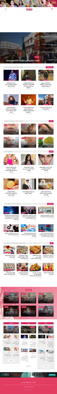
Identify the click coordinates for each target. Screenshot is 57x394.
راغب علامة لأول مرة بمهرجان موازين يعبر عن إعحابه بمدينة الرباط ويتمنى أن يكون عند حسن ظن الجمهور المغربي (46, 298)
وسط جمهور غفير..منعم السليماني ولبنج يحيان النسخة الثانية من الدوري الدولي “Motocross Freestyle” (12, 298)
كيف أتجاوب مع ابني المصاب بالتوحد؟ (7, 355)
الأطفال (37, 52)
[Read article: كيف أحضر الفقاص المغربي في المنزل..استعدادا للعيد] (35, 250)
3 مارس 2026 (25, 260)
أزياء (8, 151)
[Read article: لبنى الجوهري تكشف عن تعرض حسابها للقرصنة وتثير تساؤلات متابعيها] (28, 99)
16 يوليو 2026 (32, 133)
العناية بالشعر (7, 121)
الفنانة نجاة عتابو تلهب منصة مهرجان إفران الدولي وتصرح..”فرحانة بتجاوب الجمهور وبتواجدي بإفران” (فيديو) (12, 311)
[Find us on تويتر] (28, 390)
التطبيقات (12, 203)
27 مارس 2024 (25, 275)
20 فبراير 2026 (38, 277)
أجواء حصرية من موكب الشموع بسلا (46, 108)
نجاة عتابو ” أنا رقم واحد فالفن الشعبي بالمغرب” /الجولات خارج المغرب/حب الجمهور (29, 312)
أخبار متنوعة (41, 138)
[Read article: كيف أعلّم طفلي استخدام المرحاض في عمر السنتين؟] (15, 336)
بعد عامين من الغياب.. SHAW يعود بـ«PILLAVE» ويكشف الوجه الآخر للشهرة (28, 85)
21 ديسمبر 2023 (15, 236)
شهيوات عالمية (7, 243)
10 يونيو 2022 (10, 196)
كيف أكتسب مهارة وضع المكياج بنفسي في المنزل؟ (46, 168)
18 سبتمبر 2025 (50, 237)
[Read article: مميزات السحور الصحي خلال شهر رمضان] (22, 267)
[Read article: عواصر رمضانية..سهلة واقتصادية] (48, 267)
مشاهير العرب (12, 67)
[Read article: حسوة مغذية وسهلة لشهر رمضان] (9, 250)
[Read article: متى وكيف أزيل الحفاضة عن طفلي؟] (15, 349)
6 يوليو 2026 (50, 146)
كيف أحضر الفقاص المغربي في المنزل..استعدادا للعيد (36, 256)
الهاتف (9, 203)
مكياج (5, 151)
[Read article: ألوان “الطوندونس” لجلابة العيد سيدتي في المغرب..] (28, 159)
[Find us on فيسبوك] (31, 390)
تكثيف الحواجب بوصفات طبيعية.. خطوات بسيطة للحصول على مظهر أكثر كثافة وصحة (45, 130)
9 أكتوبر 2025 (51, 218)
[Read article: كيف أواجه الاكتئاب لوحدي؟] (41, 336)
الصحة (53, 339)
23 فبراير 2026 (51, 275)
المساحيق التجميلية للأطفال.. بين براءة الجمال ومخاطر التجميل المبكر (11, 169)
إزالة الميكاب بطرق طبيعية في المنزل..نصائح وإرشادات (46, 193)
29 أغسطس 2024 (49, 315)
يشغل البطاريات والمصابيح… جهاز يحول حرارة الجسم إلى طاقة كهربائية (29, 234)
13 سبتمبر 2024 (33, 237)
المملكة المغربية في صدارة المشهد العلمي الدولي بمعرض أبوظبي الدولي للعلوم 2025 (46, 234)
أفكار (15, 203)
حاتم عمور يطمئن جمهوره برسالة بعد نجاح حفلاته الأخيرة (11, 84)
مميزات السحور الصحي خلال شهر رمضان (23, 273)
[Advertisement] (28, 22)
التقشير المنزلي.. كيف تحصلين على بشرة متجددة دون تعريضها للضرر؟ (11, 130)
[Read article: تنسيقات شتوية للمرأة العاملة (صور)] (28, 184)
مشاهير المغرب (17, 67)
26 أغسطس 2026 (28, 113)
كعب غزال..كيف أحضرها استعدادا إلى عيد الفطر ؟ (48, 256)
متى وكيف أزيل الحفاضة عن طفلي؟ (16, 355)
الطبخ (44, 252)
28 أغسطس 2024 (31, 315)
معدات (6, 203)
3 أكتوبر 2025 (33, 219)
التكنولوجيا (6, 230)
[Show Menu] (52, 9)
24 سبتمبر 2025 (15, 221)
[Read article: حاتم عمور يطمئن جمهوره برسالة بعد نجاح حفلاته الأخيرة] (11, 75)
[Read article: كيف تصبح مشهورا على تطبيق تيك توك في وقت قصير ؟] (11, 228)
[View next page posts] (27, 282)
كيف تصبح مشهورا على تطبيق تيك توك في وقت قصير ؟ (12, 234)
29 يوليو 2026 (49, 133)
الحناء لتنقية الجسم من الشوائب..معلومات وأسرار (47, 143)
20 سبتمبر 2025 (45, 196)
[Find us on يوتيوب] (25, 390)
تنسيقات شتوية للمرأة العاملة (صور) (28, 192)
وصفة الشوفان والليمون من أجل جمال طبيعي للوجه (11, 193)
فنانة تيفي (6, 307)
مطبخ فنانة (20, 243)
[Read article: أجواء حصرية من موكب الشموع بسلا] (45, 99)
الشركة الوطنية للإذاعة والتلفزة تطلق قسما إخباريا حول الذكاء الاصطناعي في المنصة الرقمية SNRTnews (12, 217)
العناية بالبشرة (18, 121)
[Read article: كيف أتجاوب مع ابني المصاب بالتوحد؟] (6, 349)
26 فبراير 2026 (12, 258)
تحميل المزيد (11, 360)
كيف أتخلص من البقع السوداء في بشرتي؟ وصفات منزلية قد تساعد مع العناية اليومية (28, 143)
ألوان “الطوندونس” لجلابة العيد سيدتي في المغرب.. (28, 168)
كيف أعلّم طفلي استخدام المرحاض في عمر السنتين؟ (15, 343)
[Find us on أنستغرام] (30, 390)
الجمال (23, 125)
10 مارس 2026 (28, 172)
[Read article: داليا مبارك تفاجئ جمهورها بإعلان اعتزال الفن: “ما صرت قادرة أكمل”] (11, 99)
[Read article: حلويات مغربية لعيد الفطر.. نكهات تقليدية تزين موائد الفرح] (22, 250)
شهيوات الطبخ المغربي (14, 243)
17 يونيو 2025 (15, 301)
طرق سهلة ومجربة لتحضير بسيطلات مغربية (9, 273)
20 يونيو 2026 (14, 146)
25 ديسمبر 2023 (28, 195)
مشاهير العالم (7, 67)
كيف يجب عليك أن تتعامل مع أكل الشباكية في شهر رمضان (35, 274)
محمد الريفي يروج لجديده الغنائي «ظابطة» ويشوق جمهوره (46, 84)
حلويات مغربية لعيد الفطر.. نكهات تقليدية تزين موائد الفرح (23, 256)
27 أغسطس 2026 (45, 87)
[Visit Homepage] (29, 9)
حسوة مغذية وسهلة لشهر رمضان (10, 256)
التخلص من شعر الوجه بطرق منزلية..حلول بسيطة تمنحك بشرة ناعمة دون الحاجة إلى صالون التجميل (11, 142)
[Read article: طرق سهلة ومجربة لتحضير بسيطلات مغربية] (9, 267)
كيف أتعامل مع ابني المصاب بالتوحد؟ (7, 342)
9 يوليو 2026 (15, 133)
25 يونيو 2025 (49, 301)
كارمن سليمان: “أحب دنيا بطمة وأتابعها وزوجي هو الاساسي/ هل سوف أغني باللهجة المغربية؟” (28, 299)
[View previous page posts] (30, 282)
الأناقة (40, 125)
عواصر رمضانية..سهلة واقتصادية (49, 273)
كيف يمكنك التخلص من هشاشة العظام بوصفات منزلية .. (47, 330)
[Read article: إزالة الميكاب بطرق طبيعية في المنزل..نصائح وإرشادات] (45, 184)
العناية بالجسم (12, 121)
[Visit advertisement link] (28, 3)
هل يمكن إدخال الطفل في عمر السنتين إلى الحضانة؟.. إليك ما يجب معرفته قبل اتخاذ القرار (24, 58)
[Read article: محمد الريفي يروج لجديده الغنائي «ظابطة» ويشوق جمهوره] (45, 75)
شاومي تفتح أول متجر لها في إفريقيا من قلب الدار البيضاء (47, 216)
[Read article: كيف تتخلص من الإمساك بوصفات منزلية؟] (41, 351)
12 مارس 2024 (12, 275)
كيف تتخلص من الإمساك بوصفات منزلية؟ (42, 358)
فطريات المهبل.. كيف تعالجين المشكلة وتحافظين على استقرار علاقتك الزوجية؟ (50, 359)
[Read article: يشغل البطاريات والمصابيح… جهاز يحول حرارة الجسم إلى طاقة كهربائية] (28, 228)
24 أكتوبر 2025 (10, 173)
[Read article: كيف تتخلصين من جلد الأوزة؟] (28, 129)
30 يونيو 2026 (32, 146)
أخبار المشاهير (46, 80)
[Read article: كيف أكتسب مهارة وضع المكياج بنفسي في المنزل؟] (45, 159)
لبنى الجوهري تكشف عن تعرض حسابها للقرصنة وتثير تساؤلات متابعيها (28, 109)
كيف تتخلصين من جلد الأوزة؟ (29, 131)
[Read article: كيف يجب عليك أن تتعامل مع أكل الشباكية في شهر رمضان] (35, 267)
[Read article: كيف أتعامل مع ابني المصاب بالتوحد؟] (6, 336)
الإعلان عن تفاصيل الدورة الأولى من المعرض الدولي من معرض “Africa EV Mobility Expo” (29, 216)
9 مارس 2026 (38, 260)
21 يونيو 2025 (32, 301)
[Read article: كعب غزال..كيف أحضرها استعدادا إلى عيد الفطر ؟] (48, 250)
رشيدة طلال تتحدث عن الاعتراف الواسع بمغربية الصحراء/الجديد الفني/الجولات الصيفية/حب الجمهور (46, 311)
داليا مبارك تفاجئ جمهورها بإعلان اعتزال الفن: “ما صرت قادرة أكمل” (11, 109)
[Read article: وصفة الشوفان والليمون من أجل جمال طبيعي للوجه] (11, 184)
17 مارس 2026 (51, 258)
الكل (21, 67)
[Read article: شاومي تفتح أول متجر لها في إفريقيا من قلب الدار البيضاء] (46, 210)
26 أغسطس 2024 (14, 315)
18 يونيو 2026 (45, 172)
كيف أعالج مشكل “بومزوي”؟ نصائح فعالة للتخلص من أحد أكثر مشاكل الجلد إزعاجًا (50, 344)
